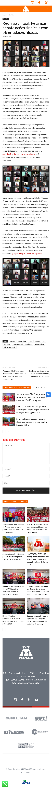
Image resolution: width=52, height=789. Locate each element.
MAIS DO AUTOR (40, 388)
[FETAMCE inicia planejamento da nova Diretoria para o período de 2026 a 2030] (14, 606)
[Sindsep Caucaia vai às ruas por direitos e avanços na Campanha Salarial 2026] (9, 421)
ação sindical (22, 341)
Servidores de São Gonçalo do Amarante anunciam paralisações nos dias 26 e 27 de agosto (32, 397)
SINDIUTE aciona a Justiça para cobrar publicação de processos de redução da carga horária (32, 409)
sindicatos (28, 344)
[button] (48, 9)
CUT (30, 341)
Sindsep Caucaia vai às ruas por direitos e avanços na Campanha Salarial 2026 (31, 422)
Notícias (11, 15)
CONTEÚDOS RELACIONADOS (17, 388)
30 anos (12, 341)
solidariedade (39, 344)
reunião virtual (18, 344)
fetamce (37, 341)
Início (4, 15)
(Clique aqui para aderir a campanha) (27, 253)
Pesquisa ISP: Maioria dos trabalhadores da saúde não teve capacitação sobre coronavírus (14, 375)
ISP (44, 341)
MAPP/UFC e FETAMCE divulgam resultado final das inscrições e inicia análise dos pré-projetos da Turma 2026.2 (38, 559)
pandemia (7, 344)
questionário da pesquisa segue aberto (19, 154)
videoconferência (9, 347)
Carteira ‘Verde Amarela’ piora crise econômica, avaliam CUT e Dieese (39, 373)
